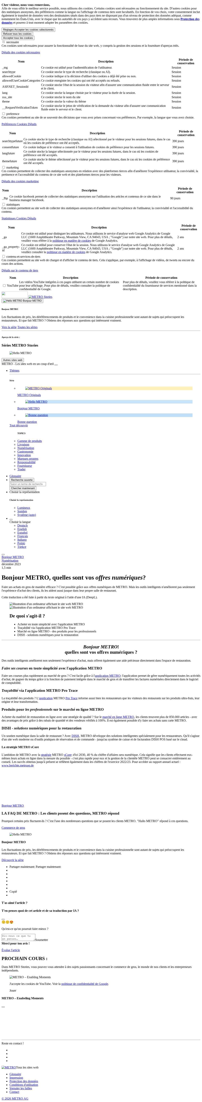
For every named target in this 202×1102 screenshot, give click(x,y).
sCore (67, 754)
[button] (14, 370)
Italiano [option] (22, 539)
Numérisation (10, 560)
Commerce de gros (13, 827)
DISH (75, 735)
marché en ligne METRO (118, 717)
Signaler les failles (20, 1088)
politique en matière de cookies (71, 240)
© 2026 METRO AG (15, 1098)
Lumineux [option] (23, 507)
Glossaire (15, 1074)
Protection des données (23, 1081)
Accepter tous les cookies (18, 37)
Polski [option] (21, 543)
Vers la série (9, 327)
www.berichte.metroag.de (18, 765)
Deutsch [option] (22, 525)
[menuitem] (108, 525)
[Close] (3, 919)
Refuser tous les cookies (17, 33)
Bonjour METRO (13, 557)
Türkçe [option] (21, 546)
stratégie (46, 754)
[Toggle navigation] (3, 554)
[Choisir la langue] (11, 519)
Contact (14, 1092)
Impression (16, 1077)
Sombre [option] (22, 511)
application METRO (108, 675)
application (46, 698)
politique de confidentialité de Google (84, 983)
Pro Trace (71, 698)
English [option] (22, 529)
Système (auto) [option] (26, 515)
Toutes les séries (27, 327)
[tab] (101, 52)
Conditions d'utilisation (23, 1084)
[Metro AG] (23, 296)
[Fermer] (56, 364)
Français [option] (22, 536)
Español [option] (22, 532)
